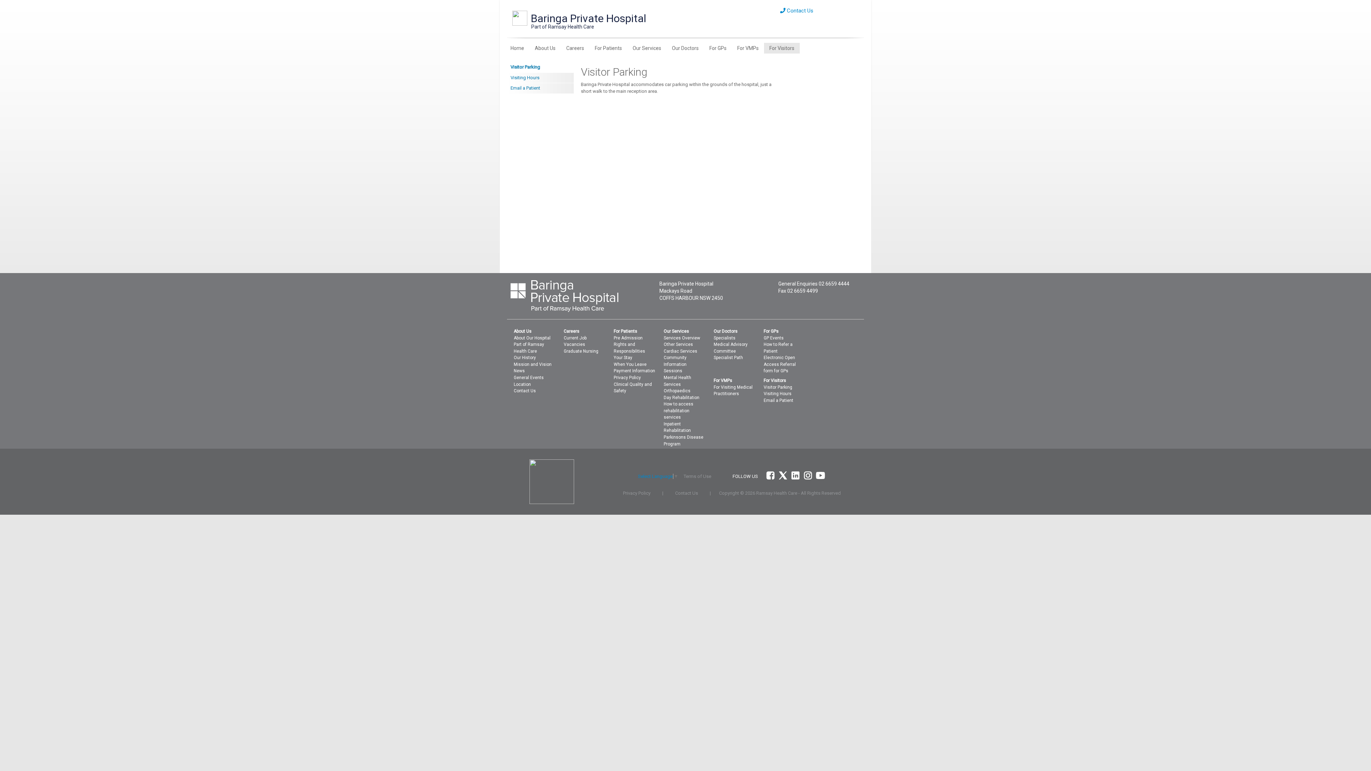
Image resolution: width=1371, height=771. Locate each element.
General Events (529, 377)
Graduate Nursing (581, 351)
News (519, 370)
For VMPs (748, 48)
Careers (575, 48)
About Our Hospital (532, 338)
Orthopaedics (677, 390)
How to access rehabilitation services (678, 411)
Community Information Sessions (675, 364)
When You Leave (630, 364)
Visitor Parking (525, 67)
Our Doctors (685, 48)
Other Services (678, 344)
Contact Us (799, 10)
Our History (525, 357)
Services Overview (682, 338)
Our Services (647, 48)
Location (522, 384)
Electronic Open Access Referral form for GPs (780, 364)
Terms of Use (697, 476)
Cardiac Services (680, 351)
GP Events (774, 338)
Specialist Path (728, 357)
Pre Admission (628, 338)
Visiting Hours (525, 77)
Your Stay (623, 357)
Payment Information (634, 370)
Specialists (724, 338)
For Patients (608, 48)
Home (517, 48)
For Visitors (781, 48)
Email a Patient (525, 88)
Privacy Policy (627, 377)
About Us (545, 48)
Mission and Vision (533, 364)
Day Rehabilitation (681, 397)
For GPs (718, 48)
